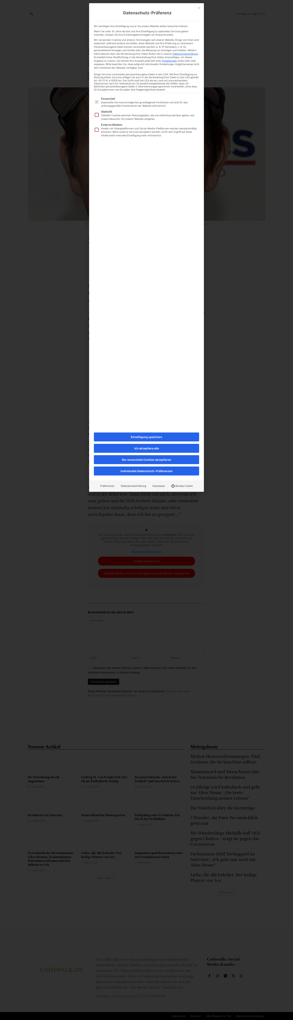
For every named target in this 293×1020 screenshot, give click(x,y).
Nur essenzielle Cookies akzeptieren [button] (146, 459)
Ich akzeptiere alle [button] (146, 448)
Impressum (158, 485)
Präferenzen (107, 485)
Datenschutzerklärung (185, 53)
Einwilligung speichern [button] (146, 437)
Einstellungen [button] (169, 60)
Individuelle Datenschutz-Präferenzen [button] (147, 471)
